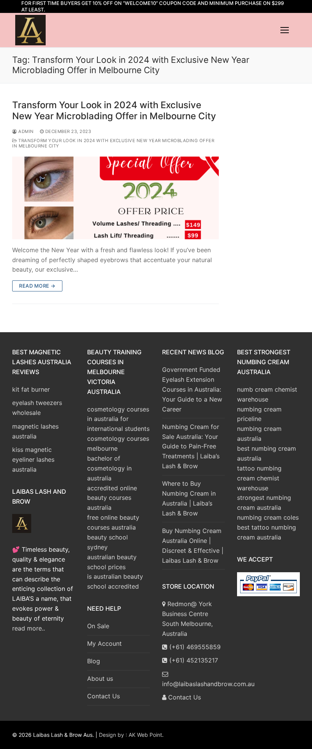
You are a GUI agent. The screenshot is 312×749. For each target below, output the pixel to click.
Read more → (37, 286)
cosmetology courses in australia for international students (118, 419)
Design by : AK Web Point (130, 734)
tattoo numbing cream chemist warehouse (259, 478)
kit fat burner (31, 389)
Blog (93, 661)
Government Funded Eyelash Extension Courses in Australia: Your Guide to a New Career (192, 389)
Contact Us (103, 696)
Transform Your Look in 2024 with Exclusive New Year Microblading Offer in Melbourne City (114, 110)
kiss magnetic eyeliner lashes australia (33, 459)
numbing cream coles (268, 517)
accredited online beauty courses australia (112, 498)
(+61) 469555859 (194, 647)
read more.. (28, 628)
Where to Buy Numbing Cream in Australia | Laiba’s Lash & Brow (189, 498)
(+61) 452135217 (192, 660)
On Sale (98, 626)
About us (100, 678)
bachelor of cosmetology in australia (109, 468)
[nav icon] (284, 30)
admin (25, 131)
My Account (104, 643)
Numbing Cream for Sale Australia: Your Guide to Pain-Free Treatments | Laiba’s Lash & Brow (191, 446)
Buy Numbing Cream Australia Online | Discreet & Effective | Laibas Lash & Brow (192, 545)
